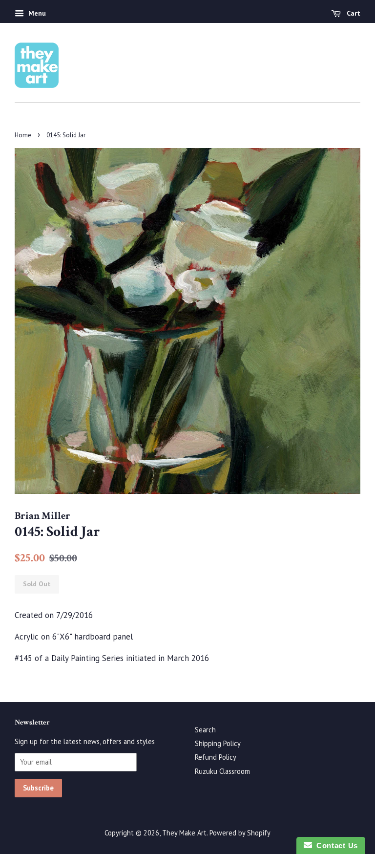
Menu (36, 13)
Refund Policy (215, 757)
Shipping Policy (218, 743)
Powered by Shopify (240, 832)
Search (205, 729)
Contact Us (335, 845)
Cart (352, 13)
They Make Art (184, 832)
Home (23, 135)
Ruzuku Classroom (222, 771)
